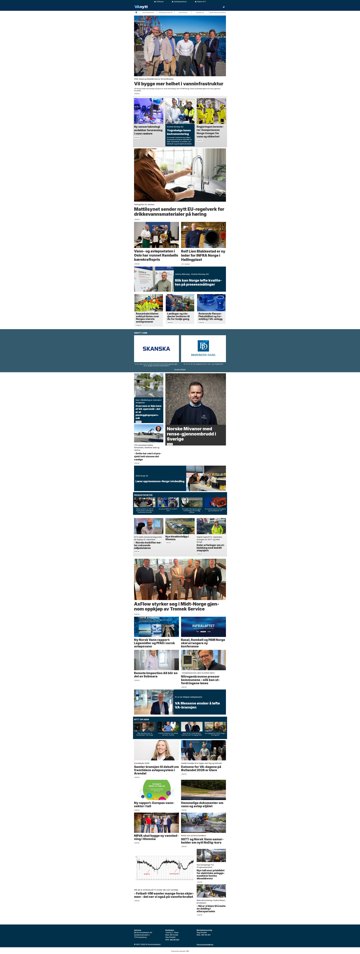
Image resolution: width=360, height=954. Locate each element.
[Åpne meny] (136, 12)
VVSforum (160, 2)
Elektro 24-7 (201, 2)
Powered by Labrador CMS (180, 951)
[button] (137, 503)
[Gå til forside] (141, 7)
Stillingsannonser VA (165, 12)
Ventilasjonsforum (180, 2)
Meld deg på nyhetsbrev (218, 12)
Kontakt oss (200, 12)
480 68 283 (174, 940)
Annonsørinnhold (148, 12)
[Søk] (223, 7)
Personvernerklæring (205, 944)
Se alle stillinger (180, 369)
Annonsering (183, 12)
